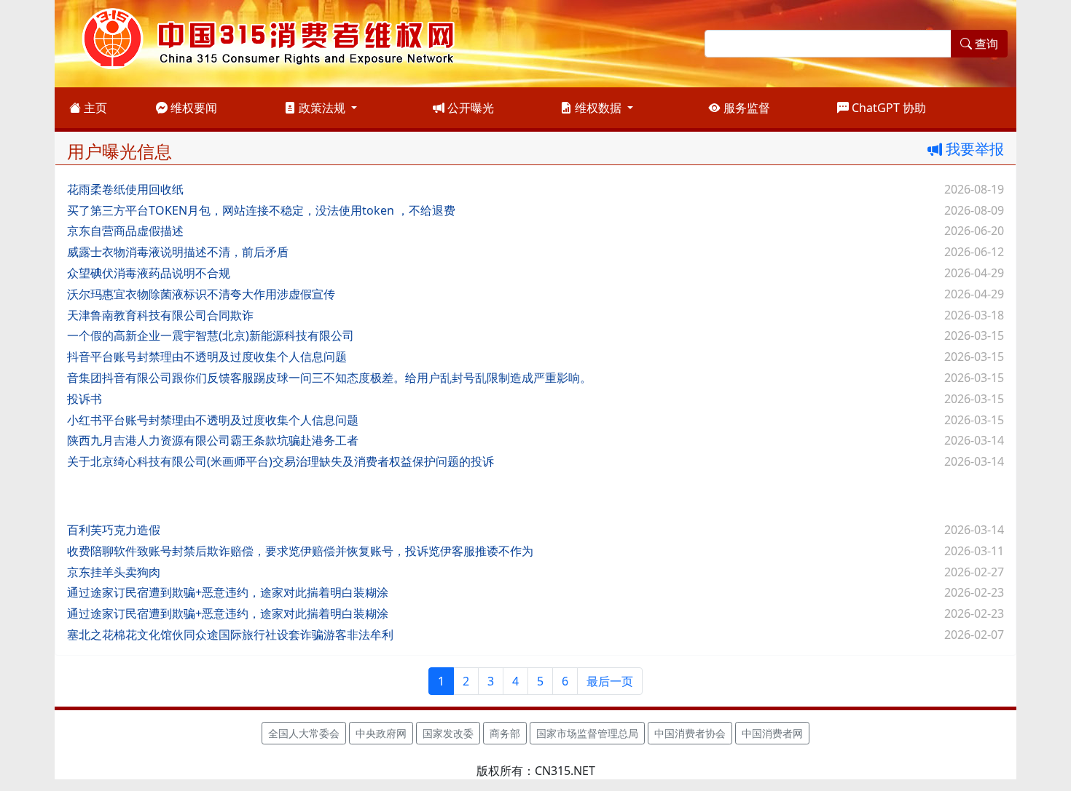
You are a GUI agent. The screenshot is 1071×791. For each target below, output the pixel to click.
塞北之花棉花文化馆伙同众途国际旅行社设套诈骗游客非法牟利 (230, 635)
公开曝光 (469, 108)
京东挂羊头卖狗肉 (113, 572)
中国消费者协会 (690, 733)
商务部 (505, 733)
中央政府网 (381, 733)
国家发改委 (448, 733)
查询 (985, 44)
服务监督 (745, 108)
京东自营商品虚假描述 (125, 231)
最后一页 (609, 681)
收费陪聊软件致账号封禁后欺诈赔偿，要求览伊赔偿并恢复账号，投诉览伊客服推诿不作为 (300, 551)
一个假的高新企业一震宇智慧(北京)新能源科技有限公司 (210, 335)
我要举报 (973, 149)
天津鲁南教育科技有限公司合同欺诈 (160, 315)
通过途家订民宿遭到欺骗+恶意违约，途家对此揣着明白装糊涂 (227, 592)
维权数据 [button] (598, 108)
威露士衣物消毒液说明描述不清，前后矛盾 (178, 252)
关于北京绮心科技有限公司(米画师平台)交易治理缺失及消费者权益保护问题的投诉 (280, 461)
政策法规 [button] (322, 108)
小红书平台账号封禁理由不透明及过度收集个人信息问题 (212, 420)
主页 (94, 108)
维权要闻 (192, 108)
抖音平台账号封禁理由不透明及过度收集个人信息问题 (207, 357)
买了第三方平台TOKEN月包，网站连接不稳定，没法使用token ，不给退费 (261, 210)
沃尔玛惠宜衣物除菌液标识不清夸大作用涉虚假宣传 (201, 294)
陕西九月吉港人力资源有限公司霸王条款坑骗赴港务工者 (212, 440)
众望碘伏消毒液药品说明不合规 (148, 273)
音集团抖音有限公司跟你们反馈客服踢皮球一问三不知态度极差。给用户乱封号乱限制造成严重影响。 (329, 378)
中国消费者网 (772, 733)
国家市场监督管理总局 (587, 733)
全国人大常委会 (304, 733)
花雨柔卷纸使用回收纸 (125, 189)
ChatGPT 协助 (887, 108)
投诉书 (84, 399)
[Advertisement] (504, 493)
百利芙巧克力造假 (113, 530)
